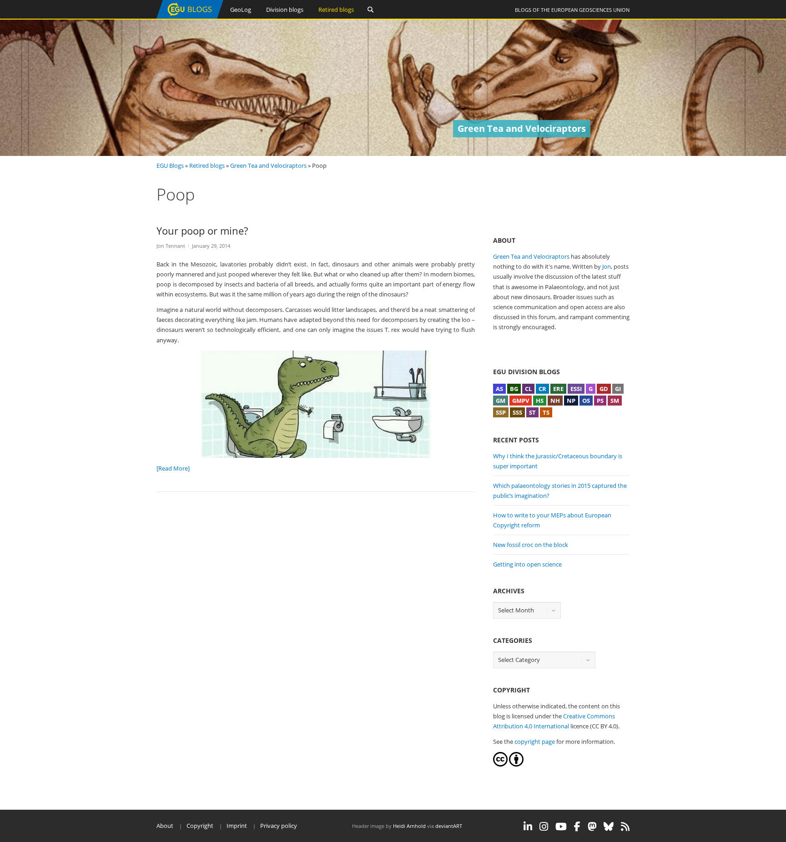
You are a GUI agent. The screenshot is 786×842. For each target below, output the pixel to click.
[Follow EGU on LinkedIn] (528, 827)
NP (571, 400)
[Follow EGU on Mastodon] (592, 827)
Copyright (199, 826)
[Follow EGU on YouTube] (561, 827)
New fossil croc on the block (530, 545)
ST (532, 412)
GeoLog (240, 9)
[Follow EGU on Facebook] (577, 827)
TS (546, 412)
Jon (606, 266)
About (164, 826)
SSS (517, 412)
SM (614, 400)
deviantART (448, 825)
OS (586, 400)
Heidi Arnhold (409, 825)
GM (500, 400)
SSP (501, 412)
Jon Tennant (170, 245)
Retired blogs (336, 9)
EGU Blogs (170, 165)
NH (555, 400)
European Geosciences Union (590, 9)
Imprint (237, 826)
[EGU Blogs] (189, 16)
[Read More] (173, 468)
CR (542, 389)
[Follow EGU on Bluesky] (609, 827)
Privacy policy (278, 826)
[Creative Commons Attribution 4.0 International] (500, 764)
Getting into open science (527, 564)
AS (499, 389)
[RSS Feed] (625, 827)
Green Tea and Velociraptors (268, 165)
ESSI (576, 389)
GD (604, 389)
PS (600, 400)
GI (618, 389)
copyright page (534, 741)
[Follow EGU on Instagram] (543, 827)
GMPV (520, 400)
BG (514, 389)
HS (540, 400)
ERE (558, 389)
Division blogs (284, 9)
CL (528, 389)
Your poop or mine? (202, 230)
